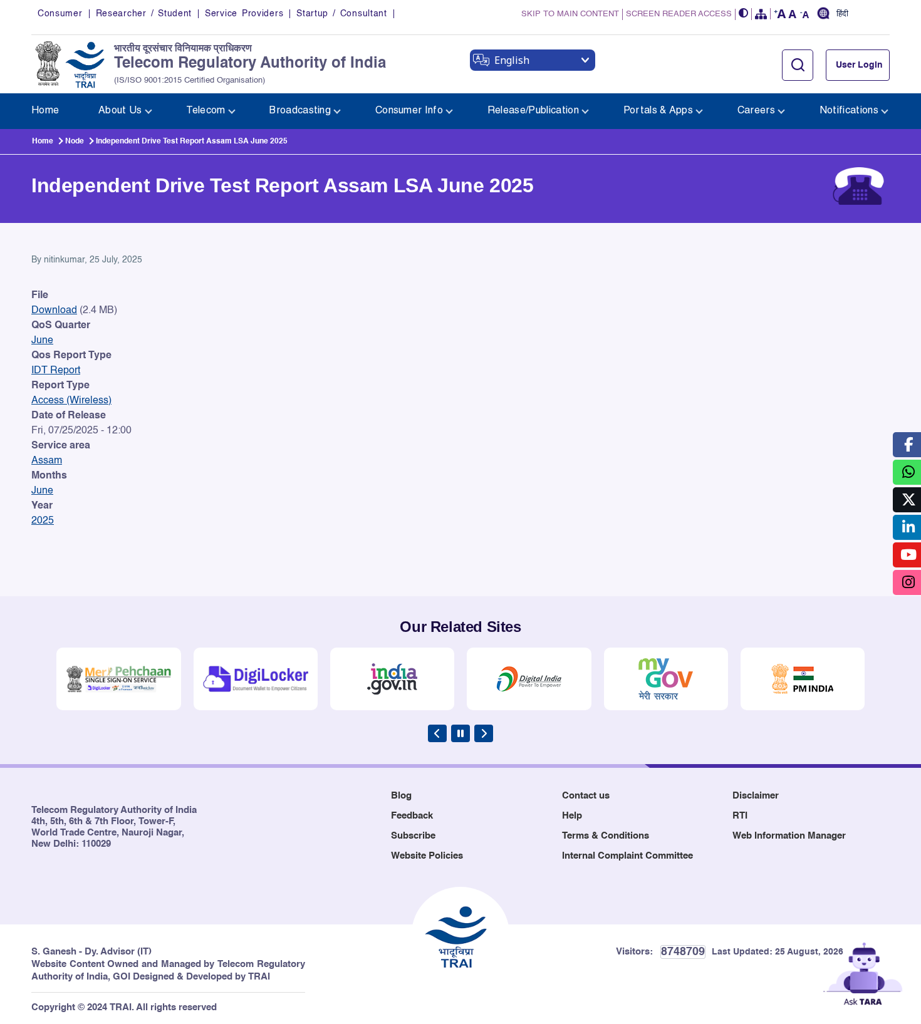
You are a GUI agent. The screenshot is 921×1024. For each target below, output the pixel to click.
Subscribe (413, 835)
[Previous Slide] (437, 733)
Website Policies (427, 856)
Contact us (586, 795)
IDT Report (55, 371)
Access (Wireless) (71, 401)
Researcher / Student (144, 13)
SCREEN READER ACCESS (679, 14)
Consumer (60, 13)
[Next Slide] (483, 733)
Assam (46, 461)
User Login (859, 65)
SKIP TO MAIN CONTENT (570, 14)
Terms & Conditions (605, 835)
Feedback (412, 815)
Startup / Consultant (341, 13)
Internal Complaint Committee (627, 856)
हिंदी (842, 14)
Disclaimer (755, 795)
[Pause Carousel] (460, 733)
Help (572, 815)
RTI (739, 815)
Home (42, 141)
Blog (401, 795)
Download (54, 311)
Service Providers (244, 13)
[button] (744, 14)
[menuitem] (45, 111)
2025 (42, 521)
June (42, 341)
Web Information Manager (789, 835)
